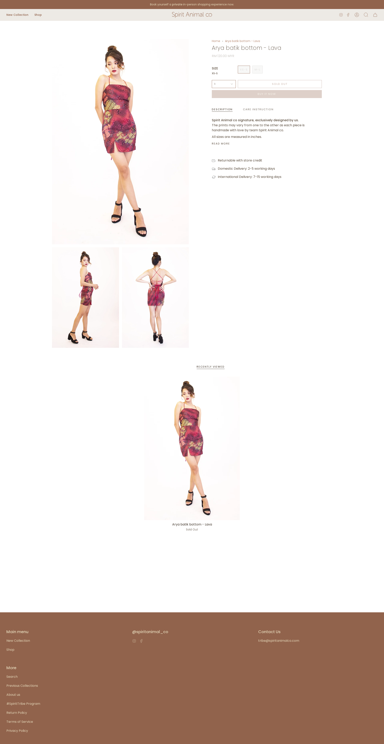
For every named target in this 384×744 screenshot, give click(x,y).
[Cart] (375, 15)
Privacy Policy (17, 730)
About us (13, 694)
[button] (17, 15)
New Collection (18, 640)
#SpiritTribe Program (23, 703)
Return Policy (16, 712)
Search (12, 676)
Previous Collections (22, 685)
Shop (10, 649)
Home (216, 41)
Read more (221, 143)
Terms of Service (19, 721)
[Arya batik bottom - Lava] (192, 448)
